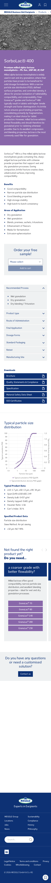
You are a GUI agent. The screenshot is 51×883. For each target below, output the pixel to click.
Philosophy (33, 829)
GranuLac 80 (25, 609)
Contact (37, 865)
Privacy (46, 861)
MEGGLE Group (11, 816)
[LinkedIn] (7, 852)
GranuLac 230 (25, 628)
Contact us (25, 674)
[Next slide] (46, 549)
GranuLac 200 (25, 621)
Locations (9, 821)
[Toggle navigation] (6, 5)
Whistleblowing (22, 865)
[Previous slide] (42, 549)
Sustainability (34, 816)
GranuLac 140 (25, 615)
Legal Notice (9, 861)
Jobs (6, 825)
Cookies (7, 865)
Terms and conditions (29, 861)
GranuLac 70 (25, 603)
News (7, 829)
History (31, 825)
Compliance (33, 821)
